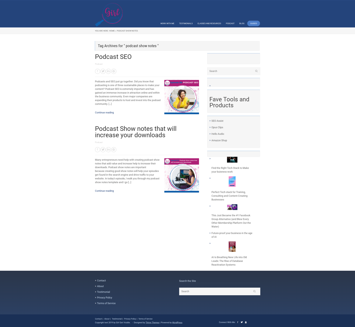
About (100, 286)
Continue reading (104, 112)
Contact (101, 280)
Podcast (230, 23)
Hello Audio (217, 133)
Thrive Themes (152, 322)
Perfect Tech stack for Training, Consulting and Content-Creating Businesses (229, 196)
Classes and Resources (209, 23)
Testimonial (103, 291)
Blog (241, 23)
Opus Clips (217, 127)
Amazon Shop (219, 140)
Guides (253, 23)
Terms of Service (106, 303)
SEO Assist (217, 120)
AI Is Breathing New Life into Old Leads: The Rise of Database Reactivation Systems (229, 261)
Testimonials (186, 23)
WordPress (177, 322)
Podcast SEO (113, 56)
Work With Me (167, 23)
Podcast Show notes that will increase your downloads (136, 132)
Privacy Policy (104, 297)
